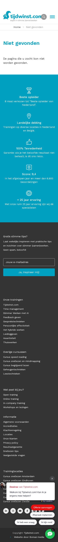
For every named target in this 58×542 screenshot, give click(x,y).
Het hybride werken (13, 330)
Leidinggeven (10, 334)
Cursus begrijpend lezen (16, 365)
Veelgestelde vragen (14, 455)
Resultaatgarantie (12, 447)
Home (17, 27)
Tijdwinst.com (11, 304)
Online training (11, 399)
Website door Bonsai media (29, 537)
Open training (10, 394)
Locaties (8, 434)
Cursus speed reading (14, 357)
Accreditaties (10, 426)
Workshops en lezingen (15, 407)
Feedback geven (12, 317)
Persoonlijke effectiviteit (16, 325)
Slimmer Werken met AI (16, 313)
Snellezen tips (11, 451)
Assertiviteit (9, 338)
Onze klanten (10, 438)
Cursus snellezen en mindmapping (21, 361)
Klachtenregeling (12, 430)
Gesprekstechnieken (14, 321)
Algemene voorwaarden (16, 422)
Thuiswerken (10, 342)
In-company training (14, 403)
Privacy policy (10, 442)
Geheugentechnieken (14, 369)
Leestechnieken (11, 373)
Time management (13, 309)
